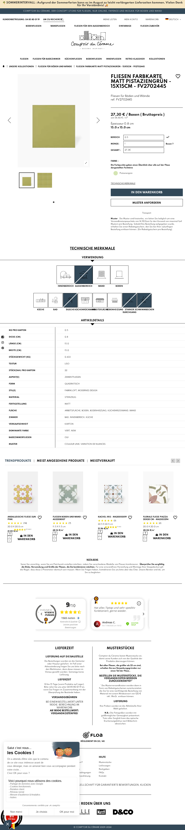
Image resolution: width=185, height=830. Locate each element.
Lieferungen (104, 766)
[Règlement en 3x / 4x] (92, 735)
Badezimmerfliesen (20, 437)
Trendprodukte (18, 461)
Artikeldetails (92, 320)
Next (178, 461)
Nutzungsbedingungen (80, 773)
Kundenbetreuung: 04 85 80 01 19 (21, 19)
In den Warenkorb (146, 192)
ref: (113, 99)
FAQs (101, 773)
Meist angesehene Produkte (61, 461)
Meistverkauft (102, 461)
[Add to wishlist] (178, 76)
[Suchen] (62, 20)
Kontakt (102, 776)
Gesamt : (116, 150)
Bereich (115, 137)
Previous (173, 461)
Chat (135, 570)
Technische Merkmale (123, 183)
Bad (67, 417)
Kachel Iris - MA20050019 (112, 517)
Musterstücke (105, 762)
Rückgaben (104, 769)
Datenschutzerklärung (80, 776)
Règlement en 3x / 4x (93, 741)
